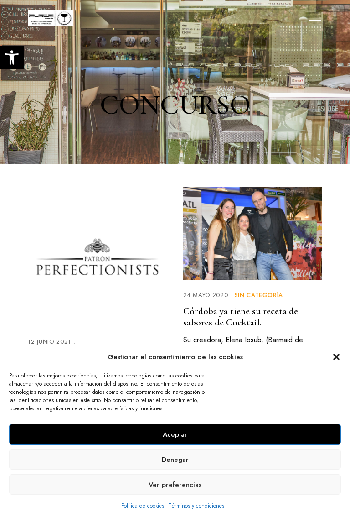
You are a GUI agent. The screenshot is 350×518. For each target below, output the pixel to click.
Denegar (175, 460)
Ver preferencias (175, 485)
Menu (313, 18)
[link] (12, 57)
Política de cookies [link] (142, 506)
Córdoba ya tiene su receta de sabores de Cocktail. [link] (240, 316)
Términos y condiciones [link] (196, 506)
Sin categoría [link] (259, 295)
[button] (336, 356)
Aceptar (175, 434)
